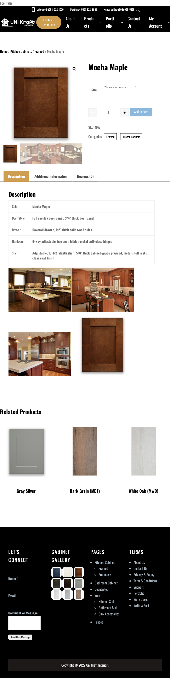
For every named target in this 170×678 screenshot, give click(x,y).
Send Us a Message (20, 637)
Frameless (105, 574)
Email (13, 596)
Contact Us (140, 568)
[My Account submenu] (169, 22)
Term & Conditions (145, 580)
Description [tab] (16, 176)
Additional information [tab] (51, 176)
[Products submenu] (100, 22)
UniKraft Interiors (48, 22)
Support (138, 587)
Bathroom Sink (108, 607)
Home (3, 51)
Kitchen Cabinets (21, 51)
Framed (39, 51)
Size (94, 89)
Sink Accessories (109, 613)
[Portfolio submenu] (122, 22)
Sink (97, 595)
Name (13, 578)
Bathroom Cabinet (106, 582)
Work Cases (141, 599)
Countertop (101, 589)
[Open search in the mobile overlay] (138, 9)
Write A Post (141, 605)
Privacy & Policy (144, 574)
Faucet (99, 622)
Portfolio (139, 593)
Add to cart (141, 111)
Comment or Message (23, 613)
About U (138, 562)
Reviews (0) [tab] (85, 176)
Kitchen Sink (106, 601)
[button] (74, 69)
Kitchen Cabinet (105, 562)
